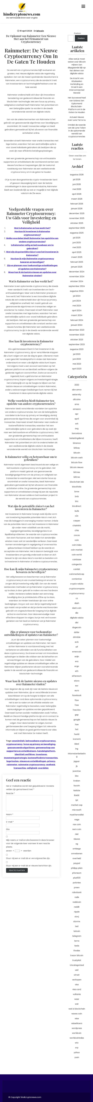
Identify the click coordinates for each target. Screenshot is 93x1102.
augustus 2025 (77, 232)
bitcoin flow (76, 462)
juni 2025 (77, 242)
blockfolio (76, 486)
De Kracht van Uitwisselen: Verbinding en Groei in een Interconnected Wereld (76, 85)
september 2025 (77, 228)
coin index (76, 545)
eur (76, 685)
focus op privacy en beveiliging (39, 744)
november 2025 (76, 218)
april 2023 (76, 368)
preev (77, 887)
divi (76, 622)
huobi (76, 734)
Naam (9, 814)
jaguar (77, 761)
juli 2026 (76, 179)
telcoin (77, 931)
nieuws (77, 839)
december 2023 (76, 329)
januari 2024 (76, 325)
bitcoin (40, 30)
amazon (77, 409)
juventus (77, 771)
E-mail (10, 821)
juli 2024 (77, 296)
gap (77, 714)
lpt (76, 800)
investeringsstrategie (15, 757)
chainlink (77, 525)
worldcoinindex (77, 1037)
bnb (77, 496)
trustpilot (76, 960)
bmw (76, 491)
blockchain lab (77, 481)
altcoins (77, 399)
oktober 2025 (76, 223)
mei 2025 (76, 247)
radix (76, 897)
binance (77, 443)
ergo (76, 666)
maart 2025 (76, 257)
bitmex (76, 472)
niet (77, 834)
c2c (76, 515)
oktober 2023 (76, 339)
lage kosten (12, 761)
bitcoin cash (77, 457)
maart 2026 (76, 198)
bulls (77, 511)
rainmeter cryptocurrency (31, 764)
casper (76, 520)
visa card (76, 989)
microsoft (76, 809)
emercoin (76, 651)
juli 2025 (76, 237)
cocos (77, 535)
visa (77, 984)
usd (76, 970)
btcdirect (76, 506)
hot (76, 729)
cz (77, 598)
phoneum (76, 873)
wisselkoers (76, 1023)
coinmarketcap (76, 574)
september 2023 (77, 344)
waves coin (76, 1013)
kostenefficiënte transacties (43, 757)
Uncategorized (77, 965)
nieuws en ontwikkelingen (33, 761)
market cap (76, 805)
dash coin (76, 608)
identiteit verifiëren (25, 754)
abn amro (76, 389)
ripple (77, 911)
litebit (76, 795)
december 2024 (76, 271)
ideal (76, 743)
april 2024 (76, 310)
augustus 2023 (76, 349)
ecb (77, 642)
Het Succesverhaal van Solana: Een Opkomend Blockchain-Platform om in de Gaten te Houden (77, 105)
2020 (76, 384)
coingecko (77, 564)
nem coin (76, 829)
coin (77, 540)
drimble (76, 637)
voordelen (43, 768)
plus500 (77, 877)
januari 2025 (76, 266)
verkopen (76, 979)
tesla (76, 945)
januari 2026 (76, 208)
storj (77, 916)
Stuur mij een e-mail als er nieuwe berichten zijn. (29, 865)
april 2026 (76, 194)
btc (76, 501)
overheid (77, 858)
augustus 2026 (77, 174)
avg (76, 428)
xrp (76, 1047)
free (77, 705)
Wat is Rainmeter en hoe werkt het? (32, 228)
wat (77, 1004)
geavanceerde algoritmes (21, 747)
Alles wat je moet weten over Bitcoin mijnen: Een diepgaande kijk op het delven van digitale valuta (77, 66)
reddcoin (77, 902)
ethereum (76, 676)
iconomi (77, 739)
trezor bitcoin (76, 955)
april (77, 418)
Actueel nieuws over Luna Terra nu (77, 118)
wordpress (77, 1028)
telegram (76, 936)
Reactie (10, 793)
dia (76, 612)
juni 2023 (77, 359)
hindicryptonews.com (21, 14)
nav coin (77, 824)
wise (77, 1018)
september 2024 (77, 286)
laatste (76, 790)
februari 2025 (76, 262)
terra (76, 940)
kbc (77, 775)
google (77, 719)
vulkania (77, 994)
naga (76, 819)
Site (8, 829)
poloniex (77, 882)
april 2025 (76, 252)
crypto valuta (76, 583)
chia (77, 530)
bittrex (77, 477)
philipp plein (76, 868)
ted (76, 926)
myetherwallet (77, 814)
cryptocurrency (14, 744)
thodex (76, 950)
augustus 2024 (77, 291)
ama (77, 404)
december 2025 (76, 213)
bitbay (77, 448)
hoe (77, 724)
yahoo (77, 1052)
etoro (76, 680)
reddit (77, 906)
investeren (41, 754)
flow (77, 700)
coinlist (76, 569)
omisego (77, 848)
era (76, 661)
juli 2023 (76, 354)
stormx (76, 921)
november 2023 (76, 334)
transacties (20, 768)
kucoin (77, 785)
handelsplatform (46, 751)
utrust (77, 974)
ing (76, 748)
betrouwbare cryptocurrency (41, 740)
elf (77, 646)
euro (77, 690)
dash (76, 603)
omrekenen (76, 853)
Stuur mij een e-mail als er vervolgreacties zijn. (28, 858)
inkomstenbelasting (77, 755)
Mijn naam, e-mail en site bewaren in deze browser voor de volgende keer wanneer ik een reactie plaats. (30, 843)
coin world (77, 554)
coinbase (76, 559)
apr (76, 414)
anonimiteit (18, 740)
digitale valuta (76, 617)
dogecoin (76, 627)
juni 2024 (77, 300)
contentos (77, 579)
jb (77, 766)
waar (76, 999)
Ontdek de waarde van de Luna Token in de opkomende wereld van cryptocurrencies (77, 130)
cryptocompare (77, 588)
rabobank (76, 892)
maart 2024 (76, 315)
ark (76, 423)
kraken (76, 780)
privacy (51, 761)
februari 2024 (76, 320)
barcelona (77, 433)
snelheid (50, 764)
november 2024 (76, 276)
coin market (77, 549)
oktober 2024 (76, 281)
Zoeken (77, 33)
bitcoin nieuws (76, 467)
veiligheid (32, 768)
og (77, 843)
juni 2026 (77, 184)
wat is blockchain (77, 1008)
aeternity (76, 394)
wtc (77, 1042)
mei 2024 (76, 305)
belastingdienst (76, 438)
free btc (77, 710)
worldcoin (76, 1033)
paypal (76, 863)
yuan (76, 1057)
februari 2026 (76, 203)
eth (76, 671)
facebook (76, 695)
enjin (77, 656)
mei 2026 (76, 189)
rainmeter (12, 764)
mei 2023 (77, 363)
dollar (76, 632)
